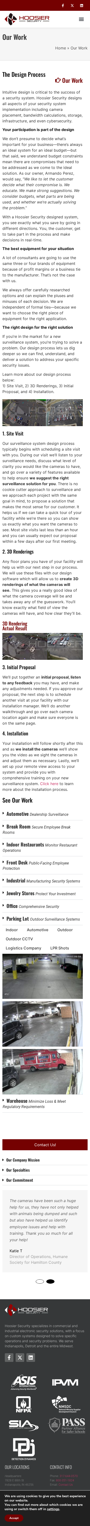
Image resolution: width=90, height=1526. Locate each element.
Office (32, 905)
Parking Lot (43, 918)
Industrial (43, 880)
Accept (13, 1518)
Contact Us (66, 1484)
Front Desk (36, 865)
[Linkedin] (81, 5)
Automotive (37, 813)
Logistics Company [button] (23, 948)
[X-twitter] (72, 5)
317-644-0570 (69, 1476)
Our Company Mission (23, 1160)
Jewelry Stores (41, 893)
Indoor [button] (12, 929)
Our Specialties (18, 1170)
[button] (81, 19)
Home (60, 48)
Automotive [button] (37, 929)
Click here (49, 783)
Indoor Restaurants (40, 847)
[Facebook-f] (62, 5)
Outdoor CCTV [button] (19, 938)
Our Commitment (19, 1180)
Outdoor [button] (65, 929)
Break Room (37, 829)
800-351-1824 (65, 1480)
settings (53, 1509)
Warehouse (34, 1103)
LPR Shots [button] (59, 948)
